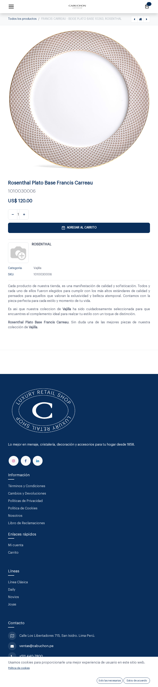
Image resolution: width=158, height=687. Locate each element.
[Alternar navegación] (11, 6)
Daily (11, 589)
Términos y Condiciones (27, 486)
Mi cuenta (15, 545)
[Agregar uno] (24, 214)
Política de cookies (19, 668)
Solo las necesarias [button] (110, 680)
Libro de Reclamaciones (26, 523)
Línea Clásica (18, 582)
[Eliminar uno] (12, 214)
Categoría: (15, 268)
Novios (13, 597)
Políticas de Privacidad (25, 501)
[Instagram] (14, 461)
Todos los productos (22, 18)
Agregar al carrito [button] (82, 227)
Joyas (12, 604)
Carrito (13, 552)
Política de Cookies (22, 508)
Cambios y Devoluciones (27, 493)
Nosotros (15, 515)
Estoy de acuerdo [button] (137, 680)
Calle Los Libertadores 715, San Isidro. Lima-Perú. (57, 635)
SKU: (11, 274)
